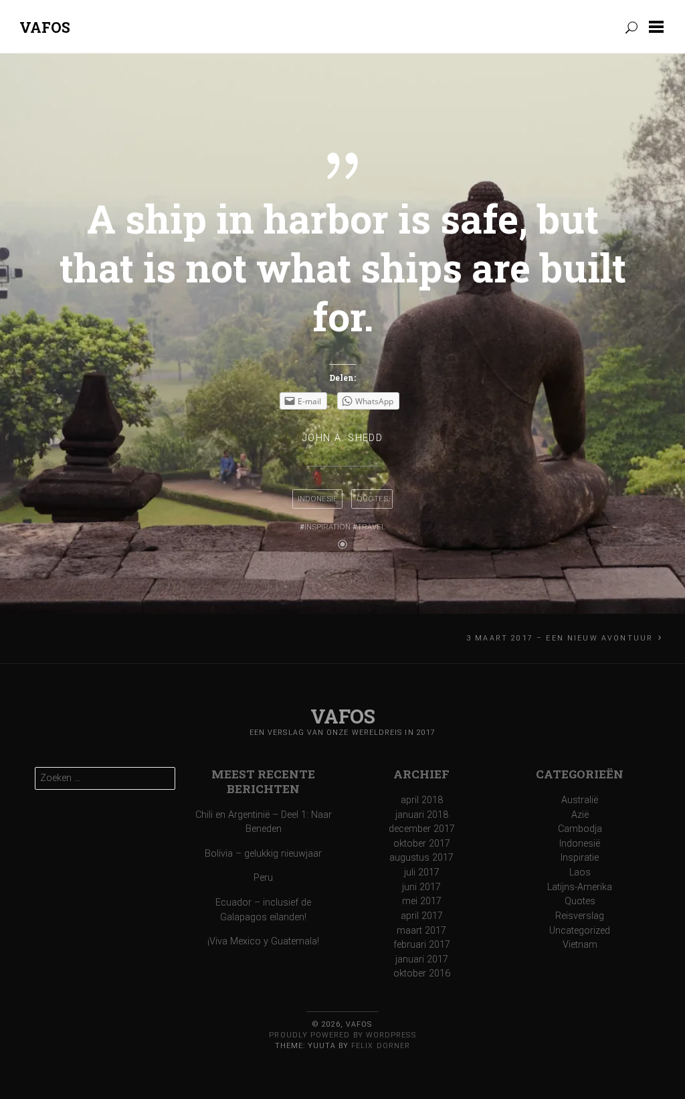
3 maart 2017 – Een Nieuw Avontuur (559, 638)
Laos (580, 872)
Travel (371, 526)
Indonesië (318, 498)
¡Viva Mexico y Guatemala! (263, 941)
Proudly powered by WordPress (342, 1035)
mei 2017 (422, 901)
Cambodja (580, 829)
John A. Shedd (342, 438)
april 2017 (422, 916)
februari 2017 (421, 944)
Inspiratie (580, 857)
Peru (263, 877)
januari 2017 (421, 959)
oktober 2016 (421, 973)
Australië (579, 800)
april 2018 (422, 800)
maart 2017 (421, 930)
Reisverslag (579, 916)
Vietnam (580, 944)
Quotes (372, 498)
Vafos (44, 27)
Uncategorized (579, 930)
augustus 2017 (421, 857)
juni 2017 (421, 887)
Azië (580, 815)
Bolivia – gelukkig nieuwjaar (263, 853)
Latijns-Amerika (579, 887)
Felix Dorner (380, 1045)
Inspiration (327, 526)
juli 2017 (421, 872)
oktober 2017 (421, 843)
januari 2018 (421, 815)
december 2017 (422, 829)
